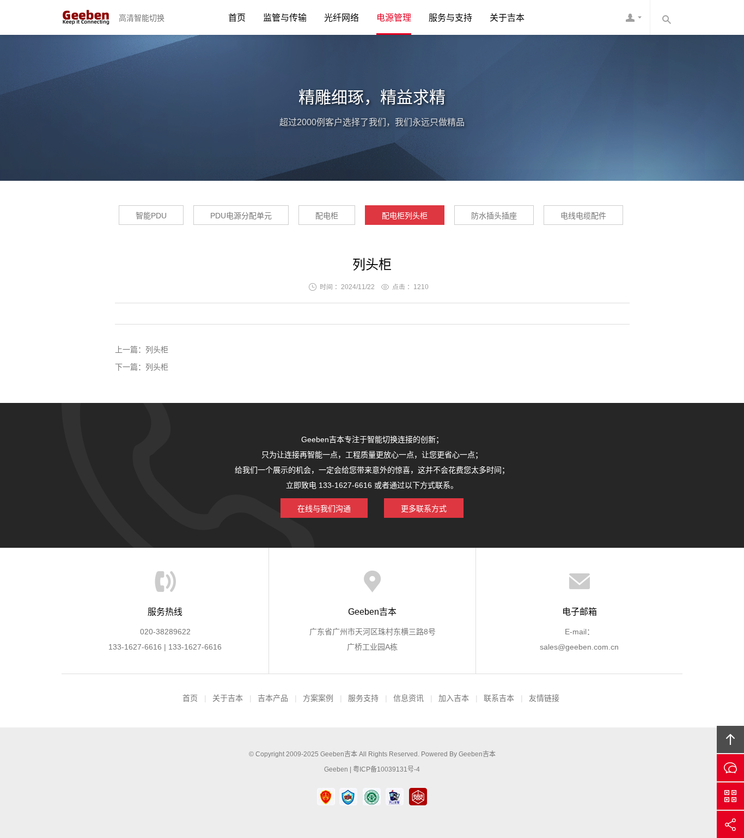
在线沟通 (730, 767)
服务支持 (363, 698)
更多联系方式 (424, 508)
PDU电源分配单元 (241, 215)
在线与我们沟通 (324, 508)
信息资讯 (408, 698)
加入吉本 (453, 698)
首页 (237, 17)
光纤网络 (341, 17)
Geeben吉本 (86, 17)
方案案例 (318, 698)
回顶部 (730, 739)
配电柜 (326, 215)
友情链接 (544, 698)
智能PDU (151, 215)
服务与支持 (450, 17)
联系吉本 (499, 698)
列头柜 (156, 349)
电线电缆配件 (583, 215)
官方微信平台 (730, 796)
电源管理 (393, 17)
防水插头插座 (494, 215)
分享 (730, 824)
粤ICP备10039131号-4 (386, 769)
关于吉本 (507, 17)
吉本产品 (273, 698)
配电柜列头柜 (405, 215)
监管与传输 (285, 17)
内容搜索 (666, 17)
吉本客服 (633, 17)
